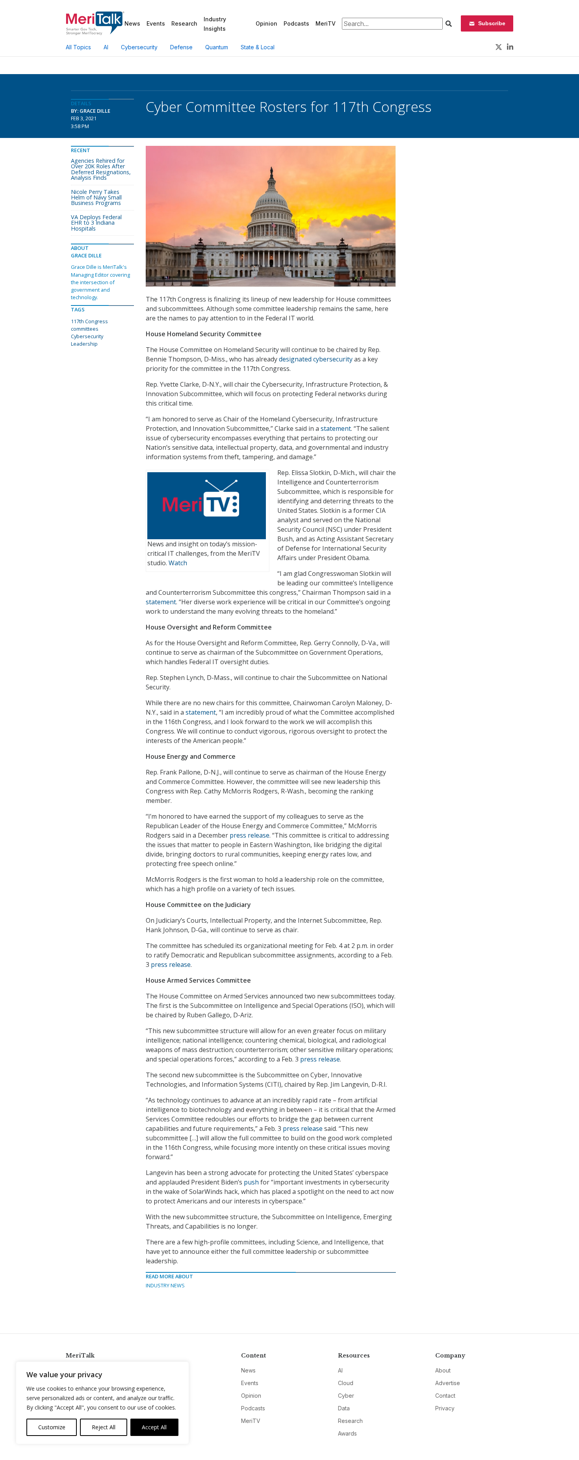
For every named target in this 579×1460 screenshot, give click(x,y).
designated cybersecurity (316, 359)
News (132, 23)
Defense (181, 47)
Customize (51, 1427)
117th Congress (89, 321)
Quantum (216, 47)
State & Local (258, 47)
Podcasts (296, 23)
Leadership (84, 343)
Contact (445, 1395)
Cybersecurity (139, 47)
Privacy (445, 1408)
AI (106, 47)
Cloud (345, 1383)
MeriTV (325, 23)
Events (156, 23)
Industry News (165, 1285)
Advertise (447, 1383)
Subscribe (491, 23)
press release (249, 835)
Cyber (346, 1395)
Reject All (103, 1427)
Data (344, 1408)
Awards (347, 1433)
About (443, 1370)
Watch (178, 563)
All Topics (78, 47)
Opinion (266, 23)
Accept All (154, 1427)
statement (336, 428)
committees (84, 328)
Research (184, 23)
